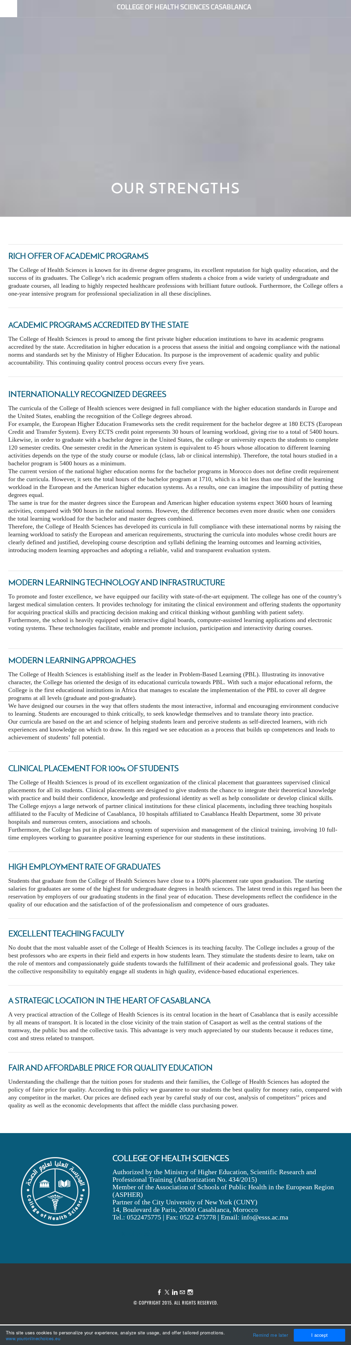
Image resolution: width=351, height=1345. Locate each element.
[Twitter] (123, 1234)
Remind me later (270, 1335)
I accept (319, 1335)
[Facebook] (115, 1234)
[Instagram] (131, 1234)
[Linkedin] (139, 1234)
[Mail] (146, 1234)
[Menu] (8, 9)
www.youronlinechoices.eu (33, 1338)
